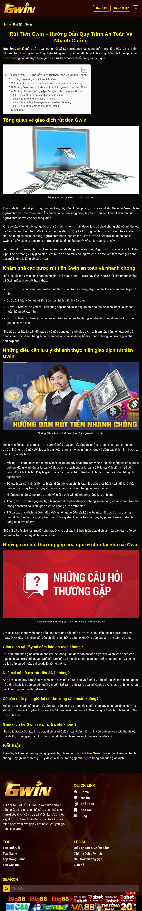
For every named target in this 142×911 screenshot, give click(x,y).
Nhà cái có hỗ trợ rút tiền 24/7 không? (37, 98)
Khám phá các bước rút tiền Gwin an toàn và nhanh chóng (48, 83)
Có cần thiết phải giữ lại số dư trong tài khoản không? (45, 102)
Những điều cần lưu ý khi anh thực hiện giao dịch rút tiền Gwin (50, 87)
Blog (83, 816)
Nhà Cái (86, 809)
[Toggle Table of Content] (83, 69)
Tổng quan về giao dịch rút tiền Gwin (35, 79)
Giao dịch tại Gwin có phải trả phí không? (39, 106)
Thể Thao (87, 803)
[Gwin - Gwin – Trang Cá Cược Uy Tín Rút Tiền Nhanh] (20, 8)
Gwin (17, 48)
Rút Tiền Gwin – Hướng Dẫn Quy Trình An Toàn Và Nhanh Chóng (47, 74)
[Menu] (136, 8)
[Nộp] (6, 888)
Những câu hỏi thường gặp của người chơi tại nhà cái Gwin (48, 91)
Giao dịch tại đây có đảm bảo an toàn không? (41, 95)
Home (7, 24)
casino (85, 797)
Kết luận (19, 110)
